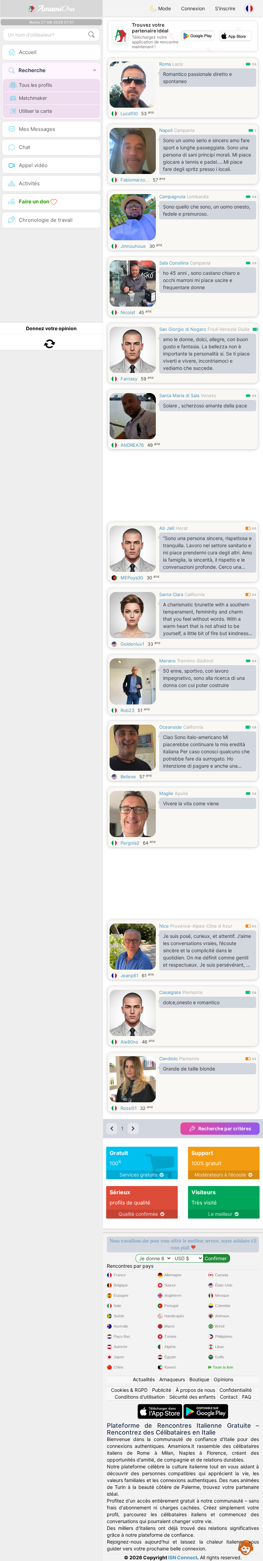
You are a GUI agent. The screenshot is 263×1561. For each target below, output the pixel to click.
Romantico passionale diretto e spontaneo (197, 77)
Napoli (166, 130)
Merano (167, 660)
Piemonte (193, 992)
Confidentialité (236, 1390)
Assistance (246, 1547)
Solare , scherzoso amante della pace (205, 405)
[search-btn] (91, 35)
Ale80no (129, 1042)
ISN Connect (182, 1557)
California (194, 594)
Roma (165, 64)
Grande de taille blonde (189, 1069)
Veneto (208, 395)
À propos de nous (195, 1390)
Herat (182, 528)
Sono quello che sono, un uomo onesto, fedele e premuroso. (206, 210)
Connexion (193, 8)
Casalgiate (170, 992)
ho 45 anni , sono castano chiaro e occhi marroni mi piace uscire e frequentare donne (201, 280)
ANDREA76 (132, 445)
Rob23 (127, 710)
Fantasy (129, 378)
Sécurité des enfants (192, 1397)
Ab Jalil (166, 528)
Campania (184, 130)
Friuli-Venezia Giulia (228, 329)
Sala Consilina (173, 263)
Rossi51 (129, 1108)
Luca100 (129, 113)
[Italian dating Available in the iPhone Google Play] (206, 1407)
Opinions (223, 1379)
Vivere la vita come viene (191, 803)
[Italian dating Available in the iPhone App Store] (161, 1407)
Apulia (181, 793)
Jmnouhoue (133, 246)
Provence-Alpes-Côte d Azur (201, 926)
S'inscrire (225, 8)
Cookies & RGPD (129, 1390)
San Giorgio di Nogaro (182, 329)
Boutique (199, 1379)
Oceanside (170, 727)
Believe (128, 776)
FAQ (246, 1397)
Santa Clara (171, 594)
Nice (164, 926)
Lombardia (198, 196)
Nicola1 (128, 312)
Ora (56, 8)
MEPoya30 (132, 577)
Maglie (166, 793)
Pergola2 (130, 843)
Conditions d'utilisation (140, 1397)
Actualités (144, 1379)
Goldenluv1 (132, 644)
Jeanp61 (129, 975)
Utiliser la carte (35, 111)
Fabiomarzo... (135, 180)
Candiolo (168, 1058)
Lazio (177, 64)
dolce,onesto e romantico (191, 1002)
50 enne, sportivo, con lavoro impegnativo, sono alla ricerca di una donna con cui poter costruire (204, 678)
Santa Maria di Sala (179, 395)
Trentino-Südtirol (195, 660)
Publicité (161, 1390)
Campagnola (172, 196)
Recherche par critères (224, 1128)
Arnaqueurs (172, 1379)
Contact (229, 1397)
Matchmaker (33, 98)
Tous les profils (35, 85)
